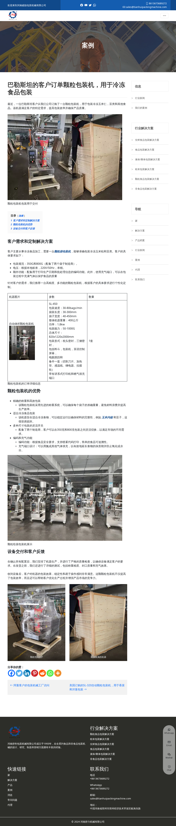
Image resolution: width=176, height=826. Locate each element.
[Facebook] (11, 673)
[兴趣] (34, 673)
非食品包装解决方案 (146, 188)
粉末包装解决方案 (144, 169)
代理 (137, 269)
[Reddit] (42, 673)
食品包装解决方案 (144, 149)
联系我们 (140, 279)
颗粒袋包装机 (62, 251)
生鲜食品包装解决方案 (147, 139)
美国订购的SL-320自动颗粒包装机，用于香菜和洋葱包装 (97, 687)
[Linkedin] (26, 673)
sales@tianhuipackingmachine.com (146, 7)
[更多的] (57, 673)
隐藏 (21, 215)
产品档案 (140, 240)
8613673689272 (157, 3)
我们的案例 (141, 107)
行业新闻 (140, 98)
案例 (137, 259)
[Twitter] (19, 673)
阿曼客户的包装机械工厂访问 (31, 685)
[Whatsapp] (50, 673)
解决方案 (140, 230)
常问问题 (12, 799)
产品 (10, 785)
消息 (10, 795)
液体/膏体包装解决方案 (147, 159)
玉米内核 (107, 417)
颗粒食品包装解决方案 (147, 179)
